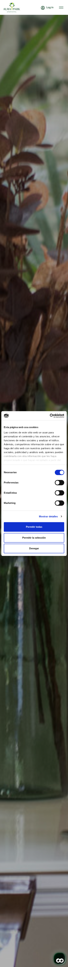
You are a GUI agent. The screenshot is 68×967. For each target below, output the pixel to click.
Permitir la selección (34, 537)
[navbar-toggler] (61, 7)
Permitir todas (34, 526)
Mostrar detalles (48, 516)
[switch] (59, 482)
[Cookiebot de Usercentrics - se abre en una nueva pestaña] (49, 416)
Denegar (34, 548)
